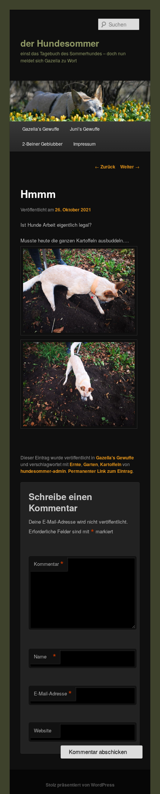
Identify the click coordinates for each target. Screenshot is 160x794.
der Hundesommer (59, 43)
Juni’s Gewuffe (85, 128)
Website (42, 730)
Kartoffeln (110, 464)
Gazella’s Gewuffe (40, 128)
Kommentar (49, 564)
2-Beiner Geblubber (42, 143)
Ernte (75, 464)
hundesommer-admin (43, 471)
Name (45, 657)
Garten (90, 464)
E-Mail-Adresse (53, 694)
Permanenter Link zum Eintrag (100, 471)
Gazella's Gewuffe (115, 457)
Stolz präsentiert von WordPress (80, 784)
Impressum (84, 143)
